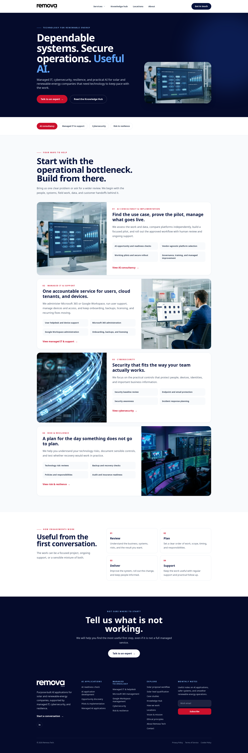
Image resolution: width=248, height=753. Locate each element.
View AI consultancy (125, 267)
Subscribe (194, 711)
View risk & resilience (56, 484)
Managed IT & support (73, 126)
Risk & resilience (122, 126)
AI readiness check (91, 687)
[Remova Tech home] (47, 6)
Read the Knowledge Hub (88, 99)
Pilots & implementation (93, 703)
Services (97, 6)
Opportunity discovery (92, 699)
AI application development (88, 693)
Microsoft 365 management (126, 694)
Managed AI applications (94, 708)
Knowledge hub (119, 6)
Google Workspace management (121, 700)
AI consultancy (47, 126)
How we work (153, 705)
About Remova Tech (156, 723)
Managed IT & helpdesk (124, 689)
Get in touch (201, 6)
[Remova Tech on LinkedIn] (39, 725)
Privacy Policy (177, 743)
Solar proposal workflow (158, 687)
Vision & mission (155, 714)
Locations (138, 6)
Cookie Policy (206, 743)
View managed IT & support (60, 341)
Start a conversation (50, 716)
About (151, 6)
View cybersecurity (124, 410)
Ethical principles (155, 719)
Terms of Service (191, 743)
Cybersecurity (99, 126)
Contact (150, 728)
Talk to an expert (52, 99)
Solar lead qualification (158, 691)
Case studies (153, 696)
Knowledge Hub (154, 700)
